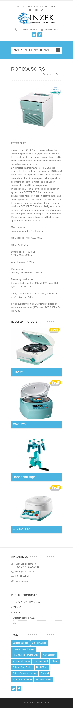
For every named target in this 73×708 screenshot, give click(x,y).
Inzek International (40, 703)
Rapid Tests (41, 667)
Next (58, 74)
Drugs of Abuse (39, 643)
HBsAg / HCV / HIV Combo (26, 602)
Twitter (34, 34)
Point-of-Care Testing (22, 667)
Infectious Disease (21, 661)
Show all (45, 673)
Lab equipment (41, 661)
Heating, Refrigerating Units (25, 655)
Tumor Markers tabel (22, 679)
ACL (15, 623)
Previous (47, 74)
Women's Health (43, 679)
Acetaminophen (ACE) (24, 618)
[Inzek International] (36, 18)
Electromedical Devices (23, 649)
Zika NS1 (18, 607)
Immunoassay (48, 655)
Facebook (39, 34)
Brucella (17, 612)
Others (55, 661)
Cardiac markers (20, 643)
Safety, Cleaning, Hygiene (25, 673)
